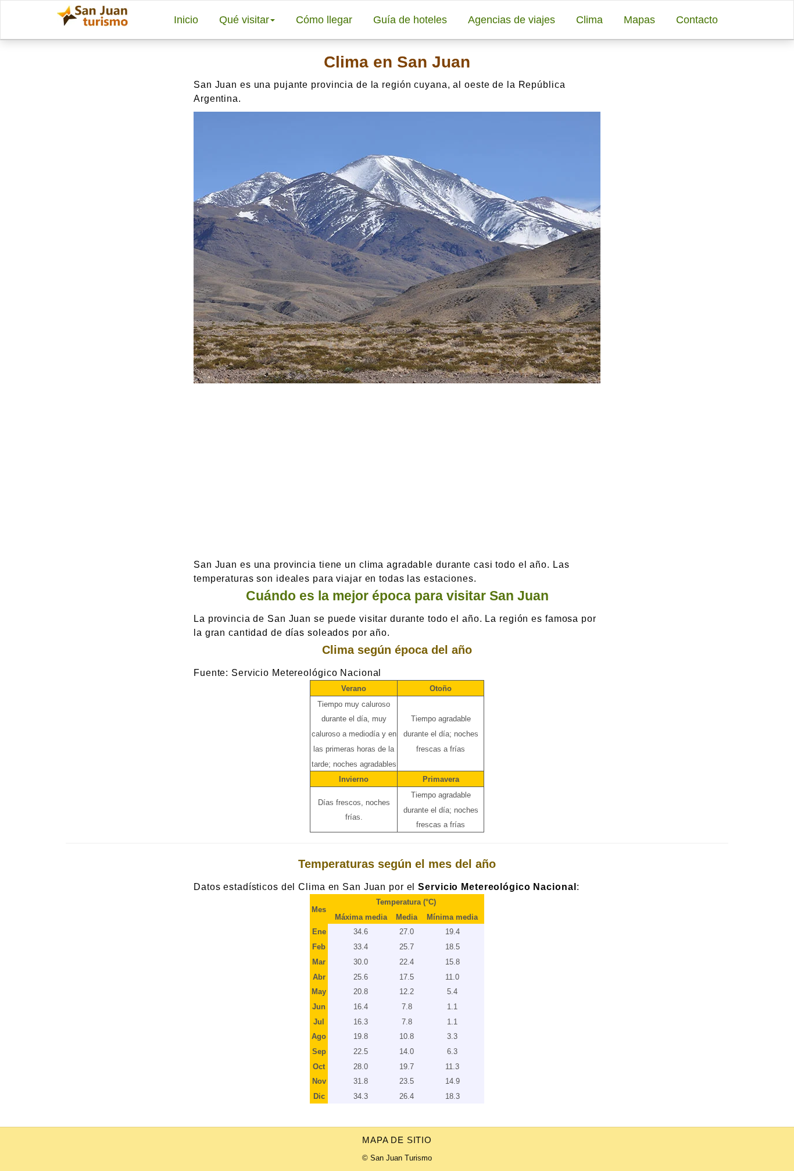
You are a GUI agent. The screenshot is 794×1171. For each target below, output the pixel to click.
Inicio (186, 20)
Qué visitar (244, 20)
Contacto (697, 20)
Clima (589, 20)
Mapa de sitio (397, 1140)
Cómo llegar (324, 20)
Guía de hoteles (410, 20)
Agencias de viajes (511, 20)
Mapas (639, 20)
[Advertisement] (397, 470)
